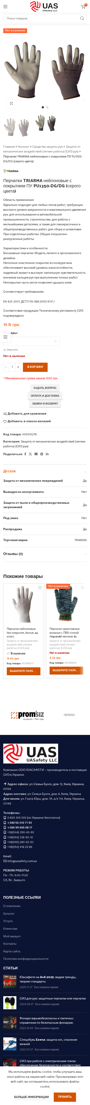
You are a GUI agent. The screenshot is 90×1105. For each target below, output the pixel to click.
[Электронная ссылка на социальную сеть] (36, 454)
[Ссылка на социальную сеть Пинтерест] (42, 454)
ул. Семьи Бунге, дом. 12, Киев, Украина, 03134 (43, 787)
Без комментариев (46, 987)
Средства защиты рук (47, 146)
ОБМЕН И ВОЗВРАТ (45, 404)
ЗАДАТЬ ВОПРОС (45, 388)
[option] (43, 107)
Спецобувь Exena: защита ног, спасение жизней (48, 1042)
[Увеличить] (11, 103)
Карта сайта (11, 952)
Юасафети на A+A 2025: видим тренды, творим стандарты (48, 979)
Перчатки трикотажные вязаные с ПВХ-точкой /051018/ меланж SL (65, 632)
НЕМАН (69, 715)
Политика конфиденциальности (25, 959)
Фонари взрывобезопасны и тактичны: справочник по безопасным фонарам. (47, 1020)
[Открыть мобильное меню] (5, 6)
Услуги (8, 921)
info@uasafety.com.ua (22, 861)
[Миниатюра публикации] (9, 982)
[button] (7, 70)
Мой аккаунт (12, 936)
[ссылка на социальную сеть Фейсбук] (25, 454)
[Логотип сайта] (45, 6)
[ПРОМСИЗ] (27, 715)
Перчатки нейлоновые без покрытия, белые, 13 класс (22, 632)
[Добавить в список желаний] (40, 587)
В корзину (35, 367)
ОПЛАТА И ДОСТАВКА (45, 396)
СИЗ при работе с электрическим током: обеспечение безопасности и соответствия (50, 1063)
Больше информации (31, 1097)
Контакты (9, 944)
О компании (11, 906)
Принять (65, 1097)
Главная (9, 146)
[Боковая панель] (5, 336)
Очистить (12, 350)
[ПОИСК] (82, 18)
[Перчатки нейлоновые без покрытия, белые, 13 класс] (23, 604)
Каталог (23, 146)
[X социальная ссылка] (30, 454)
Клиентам (10, 929)
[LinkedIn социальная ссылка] (47, 454)
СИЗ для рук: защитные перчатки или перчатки (53, 998)
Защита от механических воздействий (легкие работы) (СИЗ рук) (41, 149)
